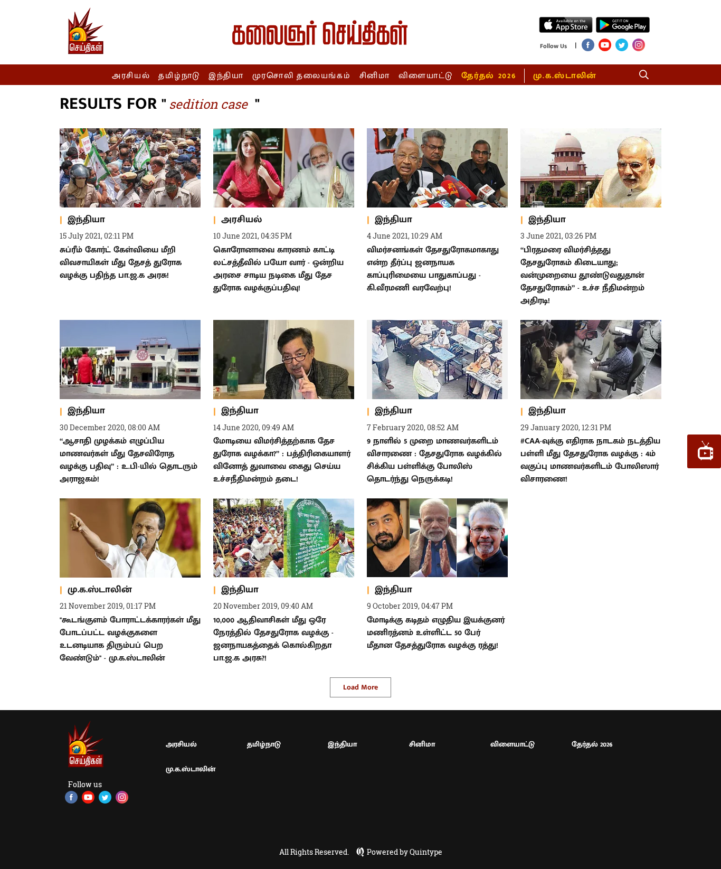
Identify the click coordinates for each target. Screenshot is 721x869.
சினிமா (374, 76)
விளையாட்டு (426, 76)
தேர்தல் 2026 (488, 76)
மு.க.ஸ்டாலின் (564, 76)
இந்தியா (226, 76)
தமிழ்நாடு (179, 76)
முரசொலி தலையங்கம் (301, 76)
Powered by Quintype (404, 852)
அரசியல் (131, 76)
